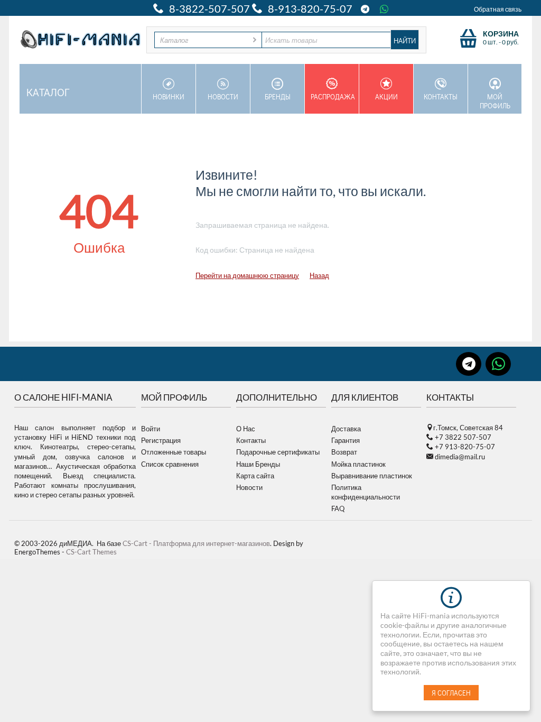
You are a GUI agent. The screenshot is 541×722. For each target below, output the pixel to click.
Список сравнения (170, 464)
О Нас (245, 428)
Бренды (278, 96)
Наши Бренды (258, 464)
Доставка (346, 428)
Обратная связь (497, 9)
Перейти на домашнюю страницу (247, 275)
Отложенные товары (173, 452)
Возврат (344, 452)
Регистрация (161, 440)
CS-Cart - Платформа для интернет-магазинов (196, 543)
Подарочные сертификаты (278, 452)
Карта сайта (255, 475)
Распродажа (333, 96)
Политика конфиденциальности (365, 492)
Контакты (441, 96)
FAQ (337, 508)
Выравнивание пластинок (371, 475)
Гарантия (345, 440)
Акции (386, 96)
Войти (150, 428)
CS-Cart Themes (91, 552)
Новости (223, 96)
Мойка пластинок (358, 464)
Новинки (168, 96)
